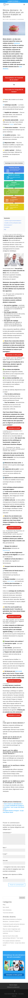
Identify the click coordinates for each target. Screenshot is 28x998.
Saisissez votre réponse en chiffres (12, 874)
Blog (4, 904)
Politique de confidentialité (13, 987)
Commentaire (7, 832)
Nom (5, 847)
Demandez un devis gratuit (14, 355)
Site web (5, 860)
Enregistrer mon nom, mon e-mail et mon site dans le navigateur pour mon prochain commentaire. (14, 869)
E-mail (5, 854)
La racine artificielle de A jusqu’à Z (14, 805)
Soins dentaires (12, 19)
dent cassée (18, 671)
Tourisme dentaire (8, 912)
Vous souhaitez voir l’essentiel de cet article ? (14, 79)
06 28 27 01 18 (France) (14, 1)
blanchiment (6, 550)
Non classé (6, 907)
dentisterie (17, 43)
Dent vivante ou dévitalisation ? (13, 804)
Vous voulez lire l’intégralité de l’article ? (14, 90)
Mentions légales (13, 985)
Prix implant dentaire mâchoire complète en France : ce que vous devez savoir (14, 943)
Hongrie (11, 124)
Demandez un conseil (14, 428)
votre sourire (11, 581)
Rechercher (22, 897)
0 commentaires (20, 19)
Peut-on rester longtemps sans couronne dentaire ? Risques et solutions (11, 931)
